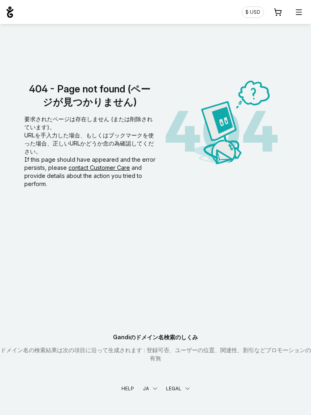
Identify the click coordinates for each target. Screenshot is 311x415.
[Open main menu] (299, 12)
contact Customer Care (99, 167)
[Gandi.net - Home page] (10, 12)
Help (127, 388)
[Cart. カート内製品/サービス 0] (278, 12)
